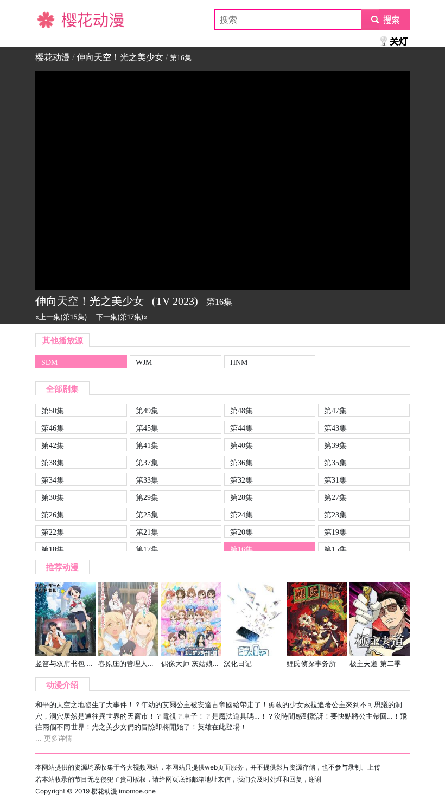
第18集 (52, 549)
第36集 (241, 462)
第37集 (147, 462)
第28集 (241, 497)
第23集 (335, 514)
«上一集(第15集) (61, 317)
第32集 (241, 480)
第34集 (52, 480)
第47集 (335, 410)
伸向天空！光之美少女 (120, 57)
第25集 (147, 514)
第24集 (241, 514)
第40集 (241, 445)
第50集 (52, 410)
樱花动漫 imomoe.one (123, 791)
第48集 (241, 410)
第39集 (335, 445)
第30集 (52, 497)
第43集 (335, 428)
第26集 (52, 514)
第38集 (52, 462)
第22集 (52, 532)
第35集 (335, 462)
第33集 (147, 480)
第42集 (52, 445)
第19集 (335, 532)
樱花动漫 (52, 19)
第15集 (335, 549)
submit (385, 19)
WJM (144, 362)
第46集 (52, 428)
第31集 (335, 480)
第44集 (241, 428)
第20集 (241, 532)
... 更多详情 (53, 738)
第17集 (147, 549)
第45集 (147, 428)
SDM (49, 362)
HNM (238, 362)
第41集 (147, 445)
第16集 (241, 549)
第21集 (147, 532)
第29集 (147, 497)
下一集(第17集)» (122, 317)
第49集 (147, 410)
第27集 (335, 497)
